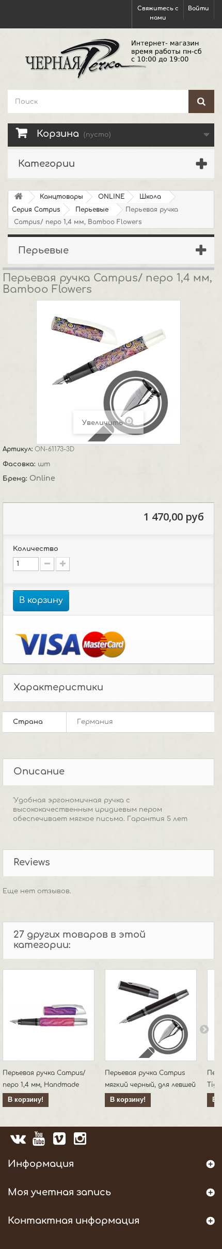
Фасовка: (20, 464)
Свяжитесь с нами (158, 13)
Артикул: (19, 449)
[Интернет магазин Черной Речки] (111, 58)
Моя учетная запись (59, 1192)
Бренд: (16, 478)
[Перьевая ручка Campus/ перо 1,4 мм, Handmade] (48, 1015)
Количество (35, 548)
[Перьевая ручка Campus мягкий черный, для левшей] (151, 1015)
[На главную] (18, 197)
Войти (198, 8)
